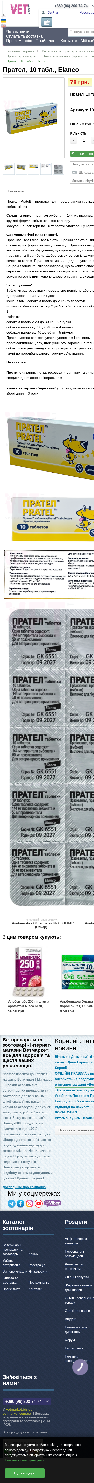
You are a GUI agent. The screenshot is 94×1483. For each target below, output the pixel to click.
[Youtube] (39, 1204)
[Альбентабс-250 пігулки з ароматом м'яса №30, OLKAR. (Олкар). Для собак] (28, 972)
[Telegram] (12, 1204)
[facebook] (21, 1204)
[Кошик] (46, 22)
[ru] (3, 15)
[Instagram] (30, 1204)
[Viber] (53, 1204)
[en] (3, 27)
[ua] (3, 21)
